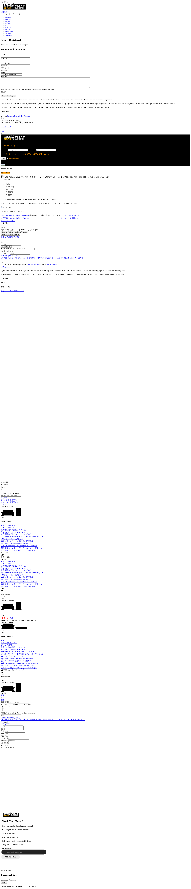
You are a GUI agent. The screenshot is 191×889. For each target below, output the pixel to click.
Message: (4, 76)
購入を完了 (5, 267)
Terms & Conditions (34, 264)
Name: (3, 54)
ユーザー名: (5, 63)
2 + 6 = (3, 91)
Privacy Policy (52, 264)
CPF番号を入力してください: (12, 713)
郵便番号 (4, 702)
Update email (6, 848)
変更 (2, 640)
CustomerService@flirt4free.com (18, 116)
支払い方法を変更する (10, 502)
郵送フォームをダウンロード (12, 291)
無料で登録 (5, 173)
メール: (4, 59)
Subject (3, 72)
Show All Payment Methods (10, 234)
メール (3, 745)
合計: (15, 215)
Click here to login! (29, 886)
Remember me (14, 158)
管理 (11, 618)
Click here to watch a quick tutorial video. (16, 841)
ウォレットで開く (8, 221)
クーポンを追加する (9, 500)
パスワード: (5, 68)
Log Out (4, 12)
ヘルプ (3, 504)
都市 (2, 733)
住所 (2, 731)
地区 (2, 736)
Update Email (10, 857)
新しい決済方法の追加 (10, 237)
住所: (15, 218)
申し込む (4, 498)
